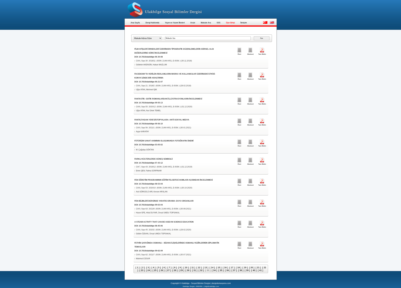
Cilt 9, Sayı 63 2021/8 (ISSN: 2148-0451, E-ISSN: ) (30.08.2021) (163, 209)
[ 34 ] (214, 270)
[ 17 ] (232, 267)
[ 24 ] (148, 270)
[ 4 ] (153, 267)
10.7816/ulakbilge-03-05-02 (151, 145)
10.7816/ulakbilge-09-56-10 (151, 124)
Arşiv (192, 23)
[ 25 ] (155, 270)
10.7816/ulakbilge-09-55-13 (151, 103)
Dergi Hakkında (152, 23)
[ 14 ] (212, 267)
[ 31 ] (194, 270)
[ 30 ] (188, 270)
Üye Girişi (230, 23)
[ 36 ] (227, 270)
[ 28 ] (175, 270)
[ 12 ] (199, 267)
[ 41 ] (260, 270)
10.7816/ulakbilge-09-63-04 (151, 205)
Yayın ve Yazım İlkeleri (175, 23)
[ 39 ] (247, 270)
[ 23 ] (142, 270)
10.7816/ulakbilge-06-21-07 (151, 82)
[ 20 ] (251, 267)
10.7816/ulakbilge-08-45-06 (151, 226)
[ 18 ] (238, 267)
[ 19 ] (245, 267)
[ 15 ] (218, 267)
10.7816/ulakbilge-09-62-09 (151, 251)
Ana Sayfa (135, 23)
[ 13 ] (205, 267)
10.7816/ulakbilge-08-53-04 (151, 184)
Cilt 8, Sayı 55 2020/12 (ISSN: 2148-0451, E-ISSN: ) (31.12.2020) (164, 107)
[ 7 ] (169, 267)
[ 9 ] (180, 267)
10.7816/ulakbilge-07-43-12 (151, 163)
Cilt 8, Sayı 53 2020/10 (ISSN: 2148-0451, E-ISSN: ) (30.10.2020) (164, 188)
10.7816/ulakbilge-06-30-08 (151, 57)
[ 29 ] (181, 270)
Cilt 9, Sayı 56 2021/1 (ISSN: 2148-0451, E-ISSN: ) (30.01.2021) (163, 128)
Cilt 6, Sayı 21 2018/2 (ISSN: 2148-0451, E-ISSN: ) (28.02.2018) (163, 86)
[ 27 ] (168, 270)
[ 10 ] (186, 267)
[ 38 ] (240, 270)
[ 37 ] (234, 270)
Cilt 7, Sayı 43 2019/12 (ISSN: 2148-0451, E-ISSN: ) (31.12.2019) (164, 167)
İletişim (243, 23)
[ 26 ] (161, 270)
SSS (218, 23)
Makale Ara (206, 23)
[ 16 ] (225, 267)
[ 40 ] (254, 270)
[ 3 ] (148, 267)
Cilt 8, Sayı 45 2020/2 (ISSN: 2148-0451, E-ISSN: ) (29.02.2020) (163, 230)
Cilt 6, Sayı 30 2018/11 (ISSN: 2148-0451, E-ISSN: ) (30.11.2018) (164, 61)
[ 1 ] (137, 267)
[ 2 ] (143, 267)
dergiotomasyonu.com (221, 283)
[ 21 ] (258, 267)
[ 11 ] (192, 267)
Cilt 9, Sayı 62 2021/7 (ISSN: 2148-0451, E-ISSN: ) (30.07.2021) (163, 255)
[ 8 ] (175, 267)
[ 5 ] (159, 267)
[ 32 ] (201, 270)
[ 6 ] (164, 267)
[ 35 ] (221, 270)
